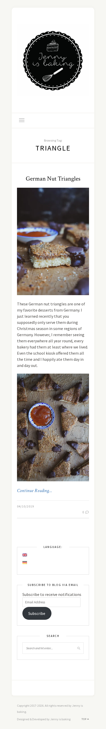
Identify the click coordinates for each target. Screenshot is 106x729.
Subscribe (36, 613)
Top (84, 719)
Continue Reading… (34, 491)
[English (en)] (25, 554)
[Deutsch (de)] (25, 562)
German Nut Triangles (53, 179)
